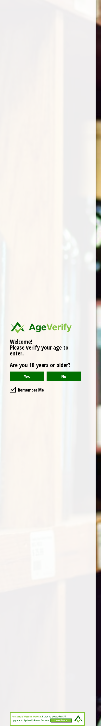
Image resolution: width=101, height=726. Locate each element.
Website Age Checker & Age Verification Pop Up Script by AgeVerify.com (95, 725)
